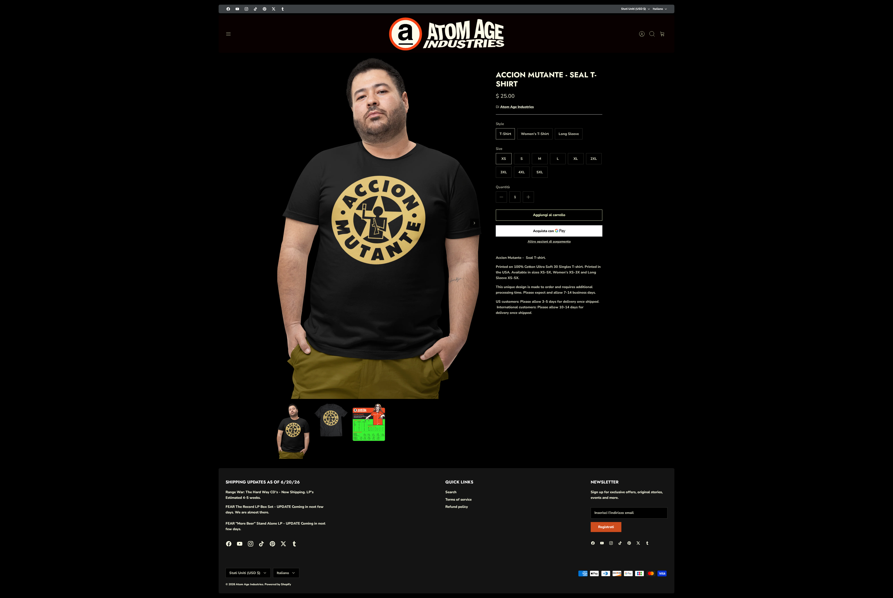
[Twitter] (856, 580)
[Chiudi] (879, 507)
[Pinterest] (845, 580)
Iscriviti (835, 567)
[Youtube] (811, 580)
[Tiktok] (833, 580)
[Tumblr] (868, 580)
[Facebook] (799, 580)
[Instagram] (822, 580)
